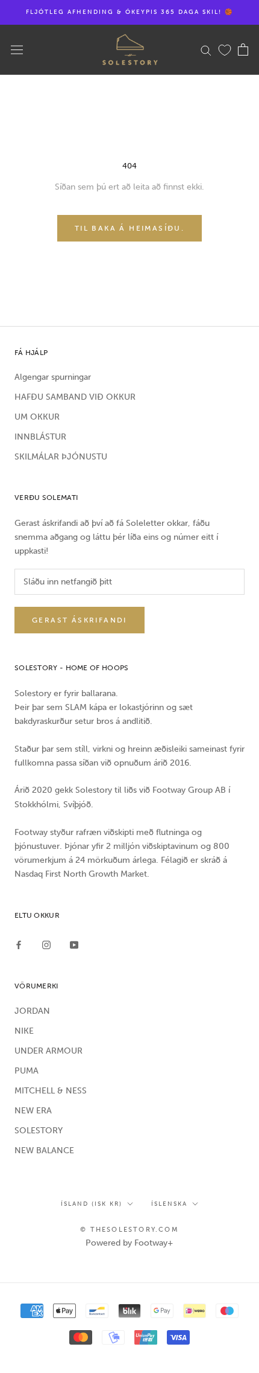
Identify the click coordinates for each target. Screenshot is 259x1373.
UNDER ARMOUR (48, 1051)
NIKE (24, 1031)
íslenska (169, 1204)
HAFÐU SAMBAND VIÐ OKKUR (75, 397)
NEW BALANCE (44, 1150)
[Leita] (206, 50)
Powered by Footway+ (129, 1243)
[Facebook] (18, 945)
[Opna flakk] (17, 49)
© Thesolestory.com (129, 1230)
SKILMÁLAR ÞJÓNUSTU (60, 457)
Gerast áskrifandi (79, 620)
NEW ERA (33, 1111)
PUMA (26, 1071)
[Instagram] (46, 945)
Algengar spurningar (52, 377)
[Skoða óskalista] (224, 49)
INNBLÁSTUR (40, 437)
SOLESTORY (38, 1130)
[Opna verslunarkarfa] (243, 49)
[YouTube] (74, 945)
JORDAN (32, 1011)
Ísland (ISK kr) (91, 1204)
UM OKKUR (37, 417)
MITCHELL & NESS (50, 1091)
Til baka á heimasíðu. (129, 228)
